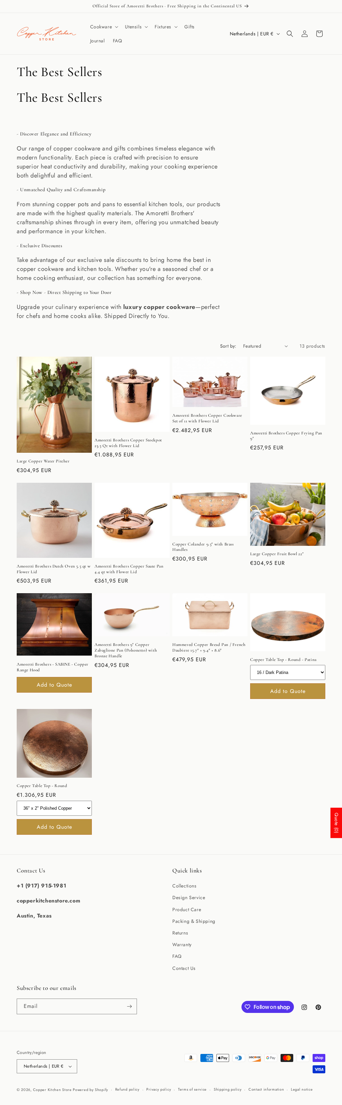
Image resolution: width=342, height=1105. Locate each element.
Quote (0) (336, 823)
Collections (184, 885)
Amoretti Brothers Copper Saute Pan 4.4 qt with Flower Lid (129, 569)
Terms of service (192, 1089)
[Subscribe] (129, 1006)
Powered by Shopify (90, 1089)
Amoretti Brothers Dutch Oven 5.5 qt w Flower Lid (54, 569)
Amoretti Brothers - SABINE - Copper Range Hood (53, 667)
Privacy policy (158, 1089)
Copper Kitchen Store (53, 1089)
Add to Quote (54, 685)
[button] (103, 27)
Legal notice (302, 1089)
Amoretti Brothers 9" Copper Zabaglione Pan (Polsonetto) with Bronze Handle (126, 650)
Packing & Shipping (193, 921)
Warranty (182, 944)
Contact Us (184, 968)
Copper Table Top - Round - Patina (283, 659)
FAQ (177, 956)
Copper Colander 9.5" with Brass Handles (203, 546)
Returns (180, 933)
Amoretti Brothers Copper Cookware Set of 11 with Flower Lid (207, 418)
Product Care (186, 909)
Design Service (188, 897)
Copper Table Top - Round (42, 785)
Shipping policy (228, 1089)
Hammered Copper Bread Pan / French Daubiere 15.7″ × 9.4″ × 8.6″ (208, 647)
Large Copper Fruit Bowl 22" (277, 554)
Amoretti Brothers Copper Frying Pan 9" (286, 435)
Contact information (266, 1089)
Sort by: (228, 346)
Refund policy (127, 1089)
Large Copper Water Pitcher (43, 461)
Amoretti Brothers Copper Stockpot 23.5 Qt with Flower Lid (128, 442)
